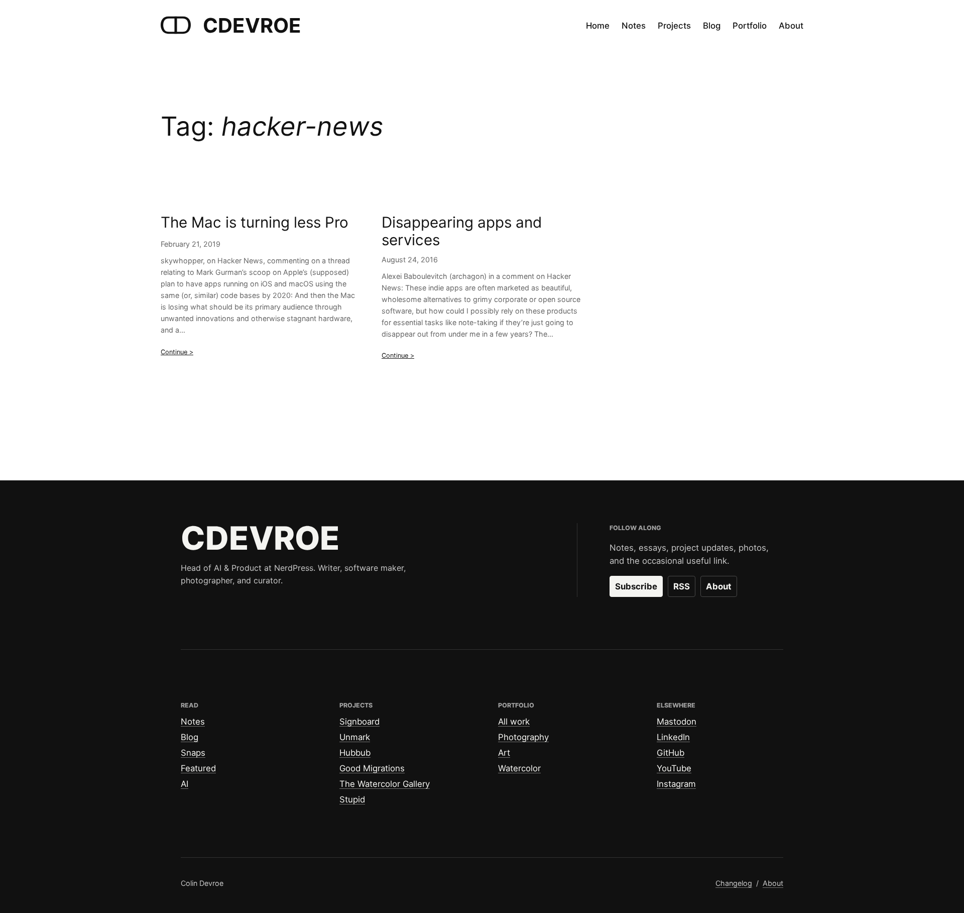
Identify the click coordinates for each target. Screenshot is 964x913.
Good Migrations (372, 768)
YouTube (674, 768)
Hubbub (355, 753)
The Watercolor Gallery (384, 784)
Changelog (733, 883)
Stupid (352, 799)
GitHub (670, 753)
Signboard (359, 722)
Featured (198, 768)
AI (184, 784)
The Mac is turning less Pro (254, 222)
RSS (681, 586)
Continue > (177, 352)
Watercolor (519, 768)
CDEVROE (252, 25)
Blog (189, 737)
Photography (523, 737)
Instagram (676, 784)
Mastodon (676, 722)
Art (504, 753)
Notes (193, 722)
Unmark (354, 737)
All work (514, 722)
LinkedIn (673, 737)
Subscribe (636, 586)
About (719, 586)
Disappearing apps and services (462, 231)
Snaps (193, 753)
